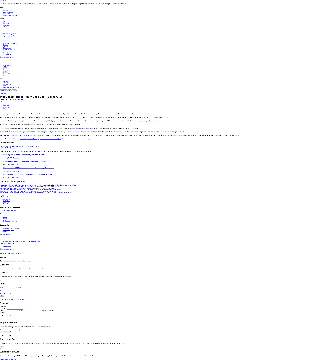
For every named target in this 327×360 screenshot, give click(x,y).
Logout (5, 71)
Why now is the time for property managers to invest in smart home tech (21, 192)
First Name (3, 307)
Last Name (3, 308)
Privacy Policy (7, 246)
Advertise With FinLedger (11, 87)
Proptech (6, 81)
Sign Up (21, 299)
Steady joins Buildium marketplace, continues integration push (28, 161)
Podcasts (6, 25)
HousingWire (7, 10)
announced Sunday (59, 114)
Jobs (4, 220)
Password (23, 310)
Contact (5, 218)
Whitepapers (7, 48)
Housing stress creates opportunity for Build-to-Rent (24, 155)
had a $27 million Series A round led (18, 135)
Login (5, 68)
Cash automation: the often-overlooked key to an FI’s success (18, 189)
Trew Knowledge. (36, 241)
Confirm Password (48, 310)
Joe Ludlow (57, 186)
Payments (3, 93)
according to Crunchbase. (149, 121)
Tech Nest (6, 82)
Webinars (6, 46)
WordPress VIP (12, 243)
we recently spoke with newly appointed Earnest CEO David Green (40, 139)
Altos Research (8, 12)
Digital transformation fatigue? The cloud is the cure (15, 188)
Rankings (6, 52)
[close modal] (0, 319)
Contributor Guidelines (10, 221)
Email (1, 310)
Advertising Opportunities (11, 210)
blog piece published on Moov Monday (81, 128)
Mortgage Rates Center (10, 43)
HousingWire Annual (9, 33)
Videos (5, 45)
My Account (6, 70)
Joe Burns (20, 99)
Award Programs (8, 230)
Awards (5, 51)
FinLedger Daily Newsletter (11, 228)
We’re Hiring (7, 54)
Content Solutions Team (69, 185)
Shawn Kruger (56, 189)
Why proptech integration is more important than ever (16, 191)
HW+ (4, 22)
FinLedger (6, 201)
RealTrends (6, 13)
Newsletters (7, 23)
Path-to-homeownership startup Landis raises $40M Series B (20, 146)
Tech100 (6, 204)
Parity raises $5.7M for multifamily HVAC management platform (28, 174)
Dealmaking (7, 84)
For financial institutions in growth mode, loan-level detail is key (19, 186)
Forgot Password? (5, 294)
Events (5, 86)
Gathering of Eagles (9, 35)
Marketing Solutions (9, 49)
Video (5, 26)
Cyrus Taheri (50, 188)
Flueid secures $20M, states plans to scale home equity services (28, 168)
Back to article (4, 359)
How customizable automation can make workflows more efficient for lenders (23, 185)
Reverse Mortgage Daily (10, 15)
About (5, 217)
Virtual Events (7, 36)
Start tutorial (12, 359)
